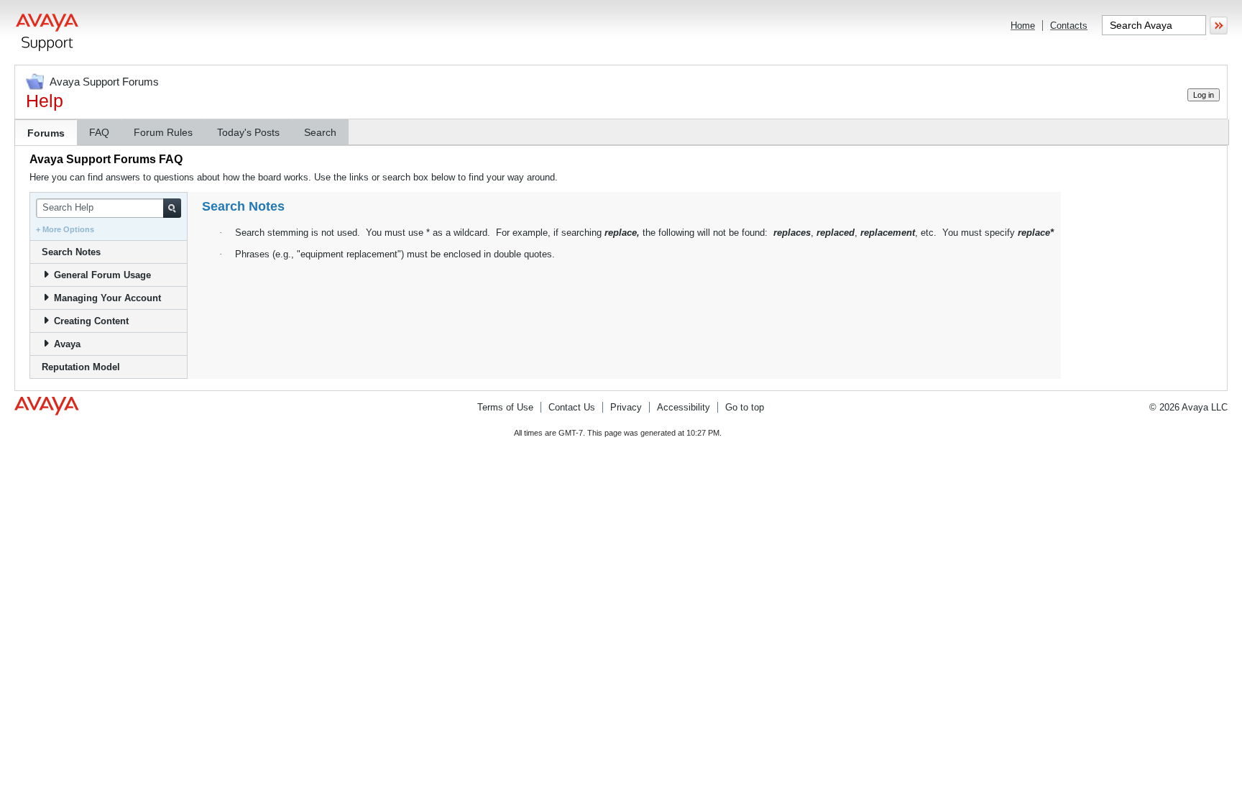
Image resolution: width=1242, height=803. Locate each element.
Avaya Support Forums (104, 81)
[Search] (172, 208)
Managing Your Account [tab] (107, 298)
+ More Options (65, 229)
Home (1023, 25)
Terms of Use (505, 407)
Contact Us (571, 407)
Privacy (626, 407)
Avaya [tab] (67, 344)
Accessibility (683, 407)
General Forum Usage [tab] (102, 275)
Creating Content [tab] (91, 321)
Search (320, 132)
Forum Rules (163, 132)
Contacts (1068, 25)
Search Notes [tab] (71, 252)
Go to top (744, 407)
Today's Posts (248, 132)
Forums (46, 133)
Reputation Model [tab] (81, 367)
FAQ (99, 132)
